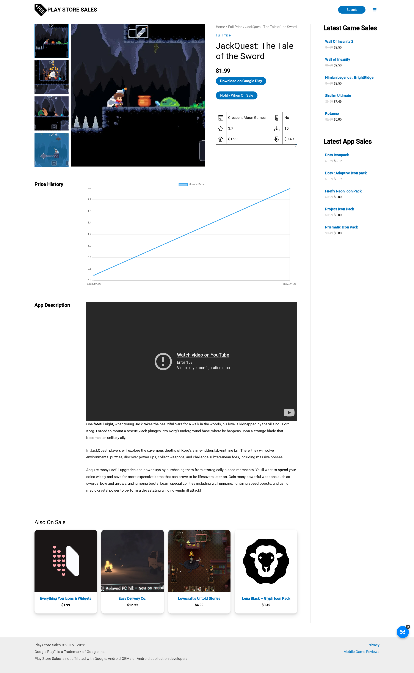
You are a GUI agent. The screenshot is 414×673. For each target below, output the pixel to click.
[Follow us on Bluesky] (403, 632)
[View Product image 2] (51, 77)
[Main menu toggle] (375, 10)
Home (220, 27)
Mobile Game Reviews (361, 651)
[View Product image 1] (51, 41)
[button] (351, 10)
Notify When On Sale (236, 95)
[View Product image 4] (51, 150)
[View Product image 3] (51, 113)
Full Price (235, 27)
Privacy (374, 645)
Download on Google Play (241, 81)
